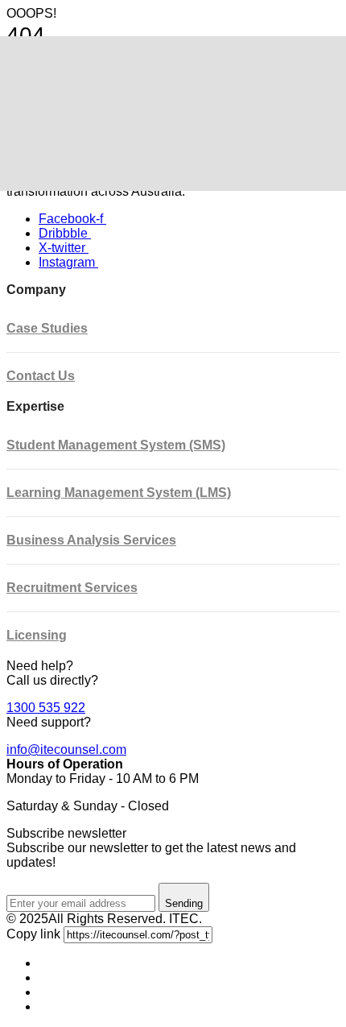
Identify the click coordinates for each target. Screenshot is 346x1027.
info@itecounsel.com (66, 749)
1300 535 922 (45, 707)
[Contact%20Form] (43, 963)
